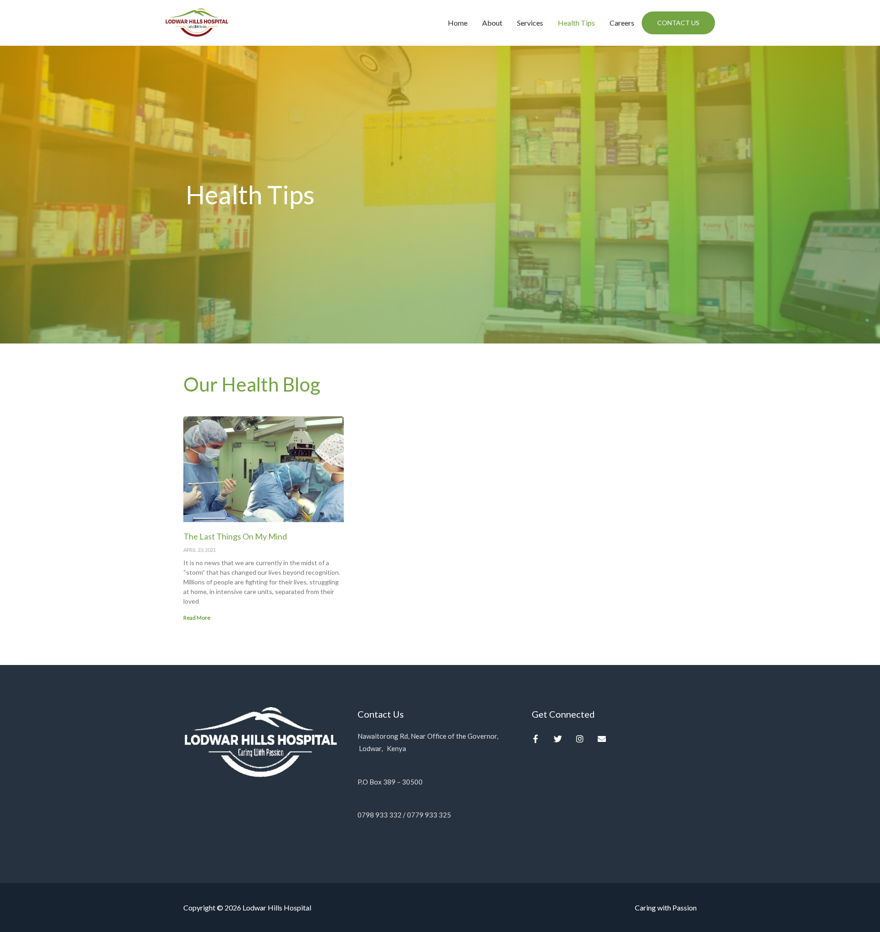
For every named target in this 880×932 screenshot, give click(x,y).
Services (530, 22)
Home (458, 22)
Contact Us (678, 23)
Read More (196, 617)
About (492, 22)
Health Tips (576, 22)
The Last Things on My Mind (235, 536)
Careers (622, 22)
